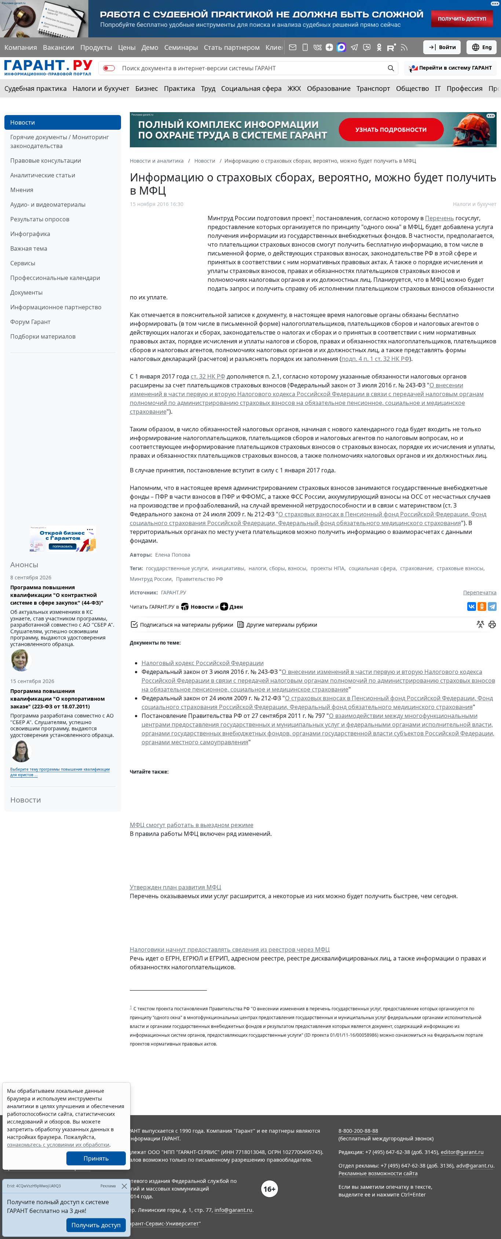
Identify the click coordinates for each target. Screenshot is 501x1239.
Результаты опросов (39, 219)
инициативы (228, 568)
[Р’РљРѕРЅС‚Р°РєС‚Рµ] (471, 606)
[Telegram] (492, 606)
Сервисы (22, 263)
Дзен (236, 606)
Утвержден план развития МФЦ (175, 887)
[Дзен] (329, 47)
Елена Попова (172, 554)
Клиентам (281, 47)
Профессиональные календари (55, 278)
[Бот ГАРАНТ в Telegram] (366, 47)
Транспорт (373, 88)
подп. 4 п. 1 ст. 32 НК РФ (375, 359)
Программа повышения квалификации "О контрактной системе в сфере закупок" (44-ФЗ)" (56, 595)
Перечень (439, 218)
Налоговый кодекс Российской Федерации (203, 663)
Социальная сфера (251, 88)
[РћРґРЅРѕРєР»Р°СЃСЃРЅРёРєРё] (482, 606)
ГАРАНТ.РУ (173, 592)
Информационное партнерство (56, 307)
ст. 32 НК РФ (208, 376)
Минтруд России (151, 578)
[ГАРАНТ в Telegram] (354, 47)
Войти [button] (447, 47)
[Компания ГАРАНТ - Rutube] (391, 47)
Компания (20, 47)
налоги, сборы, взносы (277, 568)
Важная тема (28, 248)
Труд (208, 88)
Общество (412, 88)
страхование (416, 568)
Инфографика (30, 234)
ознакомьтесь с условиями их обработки (58, 1144)
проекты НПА (327, 568)
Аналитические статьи (42, 175)
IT (438, 88)
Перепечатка (480, 592)
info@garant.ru (233, 1209)
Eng (487, 47)
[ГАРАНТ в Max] (341, 47)
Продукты (96, 47)
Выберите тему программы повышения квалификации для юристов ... (60, 772)
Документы (26, 292)
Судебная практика (35, 88)
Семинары (181, 47)
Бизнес (146, 88)
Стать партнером (232, 47)
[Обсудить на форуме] (480, 624)
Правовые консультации (45, 160)
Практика (179, 88)
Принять (96, 1158)
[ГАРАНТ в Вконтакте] (317, 47)
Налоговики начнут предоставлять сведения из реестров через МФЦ (230, 949)
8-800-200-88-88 (358, 1130)
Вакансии (58, 47)
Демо (150, 47)
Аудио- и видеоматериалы (47, 204)
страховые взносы (460, 568)
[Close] (124, 1186)
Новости (22, 122)
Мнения (21, 190)
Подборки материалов (43, 336)
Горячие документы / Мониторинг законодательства (59, 141)
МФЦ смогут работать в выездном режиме (191, 825)
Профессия (465, 88)
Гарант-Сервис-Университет (163, 1223)
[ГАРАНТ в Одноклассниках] (379, 47)
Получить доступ (96, 1225)
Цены (127, 47)
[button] (450, 68)
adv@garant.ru (474, 1165)
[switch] (109, 68)
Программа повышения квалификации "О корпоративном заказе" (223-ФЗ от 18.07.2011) (57, 698)
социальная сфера (372, 568)
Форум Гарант (30, 322)
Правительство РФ (199, 578)
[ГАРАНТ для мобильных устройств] (305, 47)
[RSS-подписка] (404, 47)
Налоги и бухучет (101, 88)
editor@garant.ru (462, 1151)
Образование (329, 88)
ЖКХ (294, 88)
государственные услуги (177, 568)
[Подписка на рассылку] (292, 47)
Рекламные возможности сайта (378, 1173)
